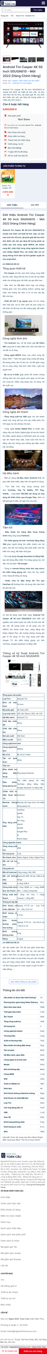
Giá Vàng (42, 1339)
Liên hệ (4, 1265)
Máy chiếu (6, 1304)
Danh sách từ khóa (10, 1240)
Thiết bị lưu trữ (8, 1298)
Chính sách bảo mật (10, 1203)
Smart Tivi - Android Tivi (25, 16)
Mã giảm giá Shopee (11, 1259)
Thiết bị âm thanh (9, 1292)
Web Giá (3, 1342)
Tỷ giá (17, 1339)
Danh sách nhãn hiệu (11, 1228)
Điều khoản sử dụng (10, 1209)
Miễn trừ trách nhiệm (11, 1216)
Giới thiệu (12, 205)
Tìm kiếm (37, 10)
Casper (15, 81)
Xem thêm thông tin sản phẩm (23, 982)
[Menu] (43, 3)
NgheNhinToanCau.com (20, 1347)
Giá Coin (11, 1342)
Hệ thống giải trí (9, 1286)
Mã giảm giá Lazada (11, 1253)
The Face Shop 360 (29, 1339)
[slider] (7, 60)
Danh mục (6, 1222)
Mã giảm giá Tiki (9, 1247)
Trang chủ (4, 16)
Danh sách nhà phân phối (13, 1234)
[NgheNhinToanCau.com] (11, 3)
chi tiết (35, 205)
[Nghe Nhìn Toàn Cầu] (14, 1155)
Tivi (12, 16)
